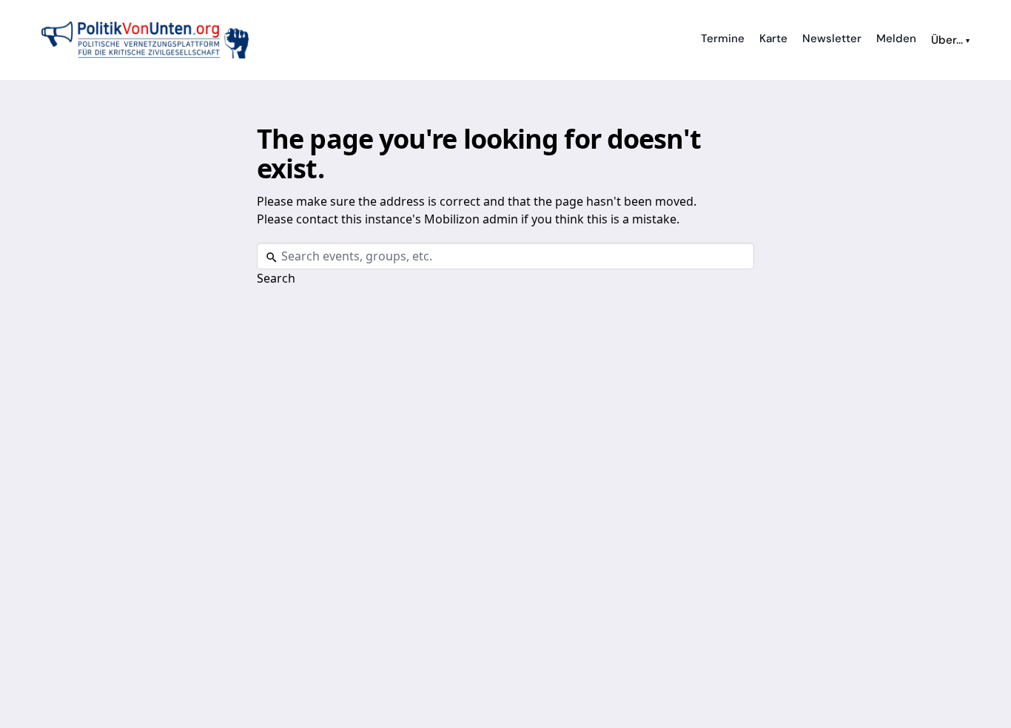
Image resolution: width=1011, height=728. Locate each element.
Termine (723, 38)
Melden (896, 38)
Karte (773, 38)
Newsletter (831, 38)
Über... (950, 40)
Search (276, 278)
